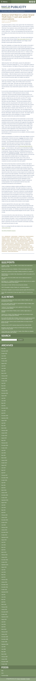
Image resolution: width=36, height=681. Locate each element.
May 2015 (3, 510)
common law (22, 236)
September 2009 (4, 644)
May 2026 (3, 348)
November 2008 (4, 661)
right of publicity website (14, 245)
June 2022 (3, 400)
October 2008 (4, 664)
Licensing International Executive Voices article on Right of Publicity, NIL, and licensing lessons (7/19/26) (16, 300)
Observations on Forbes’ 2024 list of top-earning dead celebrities (14, 284)
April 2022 (3, 405)
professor (13, 241)
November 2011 (4, 587)
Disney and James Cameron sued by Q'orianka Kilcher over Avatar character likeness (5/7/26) (17, 322)
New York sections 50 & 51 (23, 39)
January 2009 (4, 659)
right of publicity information (12, 244)
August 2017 (4, 465)
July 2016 (3, 482)
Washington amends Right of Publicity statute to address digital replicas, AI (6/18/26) (16, 311)
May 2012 (3, 574)
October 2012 (4, 562)
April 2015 (3, 512)
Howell (4, 239)
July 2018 (3, 450)
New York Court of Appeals (23, 240)
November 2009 (4, 639)
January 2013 (4, 557)
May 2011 (3, 599)
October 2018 (4, 447)
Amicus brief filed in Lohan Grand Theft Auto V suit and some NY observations (18, 17)
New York (13, 240)
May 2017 (3, 470)
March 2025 (3, 358)
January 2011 (4, 609)
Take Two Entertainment (19, 248)
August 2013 (4, 539)
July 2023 (3, 383)
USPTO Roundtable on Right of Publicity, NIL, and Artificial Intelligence (15, 287)
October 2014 (4, 522)
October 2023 (4, 380)
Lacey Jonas (10, 239)
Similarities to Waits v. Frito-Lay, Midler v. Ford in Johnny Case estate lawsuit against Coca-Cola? (16, 266)
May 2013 (3, 547)
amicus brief (14, 236)
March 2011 (3, 604)
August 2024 (4, 363)
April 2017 (3, 472)
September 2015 (4, 500)
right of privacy (10, 243)
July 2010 (3, 621)
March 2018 (3, 457)
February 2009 (4, 656)
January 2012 (4, 582)
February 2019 (4, 442)
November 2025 (4, 351)
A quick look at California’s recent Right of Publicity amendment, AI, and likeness (17, 271)
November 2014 (4, 519)
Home (18, 678)
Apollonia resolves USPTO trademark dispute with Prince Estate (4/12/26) (16, 325)
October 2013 (4, 534)
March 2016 (3, 490)
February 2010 (4, 631)
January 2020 (4, 432)
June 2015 (3, 507)
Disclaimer (23, 678)
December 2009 (4, 636)
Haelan (28, 237)
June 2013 (3, 544)
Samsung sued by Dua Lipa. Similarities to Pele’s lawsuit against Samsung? (16, 269)
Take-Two (28, 248)
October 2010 (4, 614)
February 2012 (4, 579)
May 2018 (3, 455)
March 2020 (3, 428)
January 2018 (4, 460)
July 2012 (3, 569)
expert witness (29, 236)
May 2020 (3, 425)
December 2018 (4, 445)
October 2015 (4, 497)
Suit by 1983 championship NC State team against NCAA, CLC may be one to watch (17, 293)
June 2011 (3, 597)
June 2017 (3, 467)
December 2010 (4, 611)
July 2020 (3, 423)
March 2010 (3, 629)
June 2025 (3, 355)
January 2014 (4, 529)
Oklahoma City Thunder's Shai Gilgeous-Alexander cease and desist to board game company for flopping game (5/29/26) (17, 315)
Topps (19, 250)
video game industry (13, 251)
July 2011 (3, 594)
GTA (21, 237)
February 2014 (4, 527)
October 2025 (4, 353)
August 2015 (4, 502)
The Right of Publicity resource (9, 230)
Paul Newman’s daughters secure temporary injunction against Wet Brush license (17, 289)
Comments (4, 675)
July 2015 (3, 505)
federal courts (6, 237)
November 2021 (4, 408)
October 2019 (4, 435)
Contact (28, 678)
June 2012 (3, 572)
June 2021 (3, 410)
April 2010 (3, 626)
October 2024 (4, 360)
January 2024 (4, 378)
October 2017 (4, 462)
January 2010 (4, 634)
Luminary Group (6, 240)
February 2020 (4, 430)
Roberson (4, 247)
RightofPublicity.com (27, 245)
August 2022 (4, 395)
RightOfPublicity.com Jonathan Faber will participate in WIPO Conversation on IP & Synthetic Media (18, 274)
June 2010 (3, 624)
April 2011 (3, 601)
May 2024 (3, 370)
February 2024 (4, 375)
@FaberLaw (7, 236)
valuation (24, 250)
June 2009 (3, 649)
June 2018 (3, 452)
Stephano (9, 248)
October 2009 (4, 641)
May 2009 (3, 651)
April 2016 (3, 487)
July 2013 (3, 542)
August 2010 (4, 619)
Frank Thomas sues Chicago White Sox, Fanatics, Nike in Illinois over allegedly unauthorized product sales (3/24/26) (17, 332)
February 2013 (4, 554)
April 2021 (3, 413)
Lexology (16, 239)
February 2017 (4, 475)
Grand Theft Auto (15, 237)
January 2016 (4, 492)
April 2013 (3, 549)
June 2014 (3, 524)
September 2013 (4, 537)
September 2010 (4, 616)
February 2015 (4, 514)
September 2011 (4, 592)
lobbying (30, 239)
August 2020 (4, 420)
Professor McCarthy (23, 241)
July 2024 (3, 365)
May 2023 (3, 385)
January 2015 (4, 517)
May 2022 (3, 403)
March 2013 (3, 552)
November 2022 (4, 393)
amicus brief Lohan (6, 227)
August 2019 (4, 437)
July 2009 (3, 646)
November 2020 (4, 415)
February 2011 (4, 606)
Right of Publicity (19, 243)
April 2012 (3, 577)
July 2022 (3, 398)
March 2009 (3, 654)
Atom (2, 673)
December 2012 (4, 559)
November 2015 (4, 495)
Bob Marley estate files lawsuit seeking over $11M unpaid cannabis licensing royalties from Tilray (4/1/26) (16, 328)
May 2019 (3, 440)
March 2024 (3, 373)
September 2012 (4, 564)
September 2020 (4, 418)
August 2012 (4, 567)
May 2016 (3, 485)
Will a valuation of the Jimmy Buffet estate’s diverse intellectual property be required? (16, 278)
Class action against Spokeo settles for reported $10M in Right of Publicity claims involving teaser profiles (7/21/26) (17, 304)
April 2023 (3, 388)
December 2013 (4, 532)
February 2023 (4, 390)
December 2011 (4, 584)
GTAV (24, 237)
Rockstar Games (25, 247)
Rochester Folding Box (13, 247)
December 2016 (4, 477)
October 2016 (4, 480)
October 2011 (4, 589)
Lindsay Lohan (23, 239)
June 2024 (3, 368)
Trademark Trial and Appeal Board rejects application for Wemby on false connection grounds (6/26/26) (16, 308)
